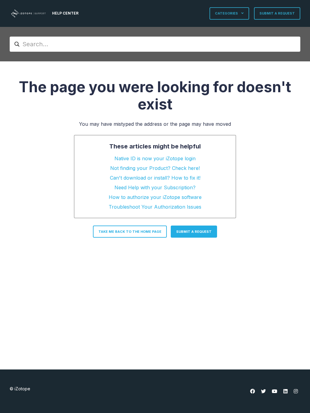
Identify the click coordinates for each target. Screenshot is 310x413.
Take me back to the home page (129, 231)
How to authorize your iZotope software (155, 197)
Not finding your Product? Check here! (155, 168)
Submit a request (277, 13)
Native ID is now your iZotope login (155, 158)
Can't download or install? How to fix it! (155, 178)
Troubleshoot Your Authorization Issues (155, 207)
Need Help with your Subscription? (155, 187)
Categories (227, 13)
